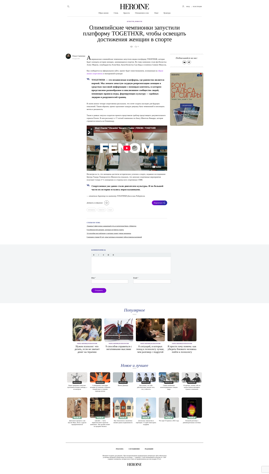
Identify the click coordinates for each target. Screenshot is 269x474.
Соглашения (134, 449)
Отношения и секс (142, 13)
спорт (110, 210)
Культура (167, 13)
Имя (93, 278)
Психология (92, 343)
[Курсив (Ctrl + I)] (98, 255)
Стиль (116, 13)
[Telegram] (189, 62)
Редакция (149, 449)
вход (188, 6)
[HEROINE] (134, 6)
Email (135, 278)
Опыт (156, 13)
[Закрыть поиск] (264, 4)
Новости (138, 21)
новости (102, 210)
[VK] (184, 62)
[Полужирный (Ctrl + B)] (94, 255)
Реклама (119, 449)
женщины (91, 210)
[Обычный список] (108, 255)
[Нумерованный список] (113, 255)
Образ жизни (103, 13)
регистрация (197, 6)
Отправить (99, 290)
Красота (126, 13)
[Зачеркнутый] (103, 255)
